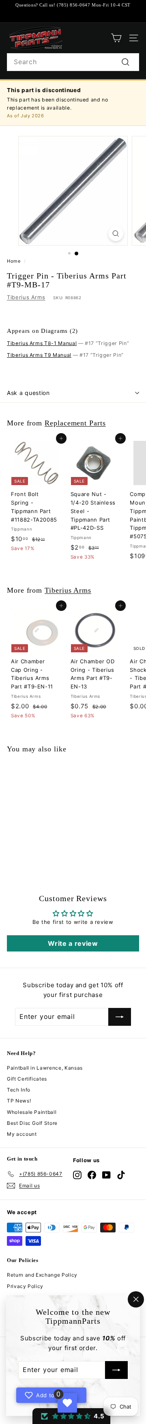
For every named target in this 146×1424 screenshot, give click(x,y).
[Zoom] (115, 233)
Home (14, 261)
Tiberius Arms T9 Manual (39, 355)
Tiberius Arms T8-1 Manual (42, 343)
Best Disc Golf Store (32, 1123)
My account (22, 1134)
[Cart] (116, 38)
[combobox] (73, 62)
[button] (71, 1416)
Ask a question (28, 392)
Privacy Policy (25, 1286)
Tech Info (18, 1090)
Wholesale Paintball (31, 1112)
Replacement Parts (75, 423)
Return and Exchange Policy (42, 1275)
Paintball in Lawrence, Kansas (45, 1068)
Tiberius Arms (26, 297)
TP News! (19, 1101)
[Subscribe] (116, 1370)
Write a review (73, 943)
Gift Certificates (27, 1079)
